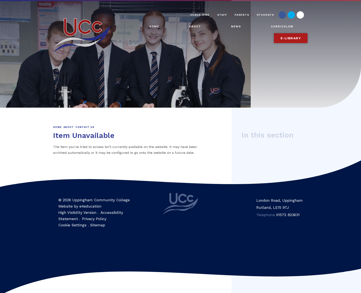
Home (57, 127)
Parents (242, 14)
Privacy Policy (94, 219)
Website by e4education (80, 206)
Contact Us (84, 127)
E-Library (291, 38)
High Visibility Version (77, 212)
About (69, 127)
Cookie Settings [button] (72, 225)
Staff (222, 14)
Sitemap (97, 225)
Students (265, 14)
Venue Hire (200, 14)
